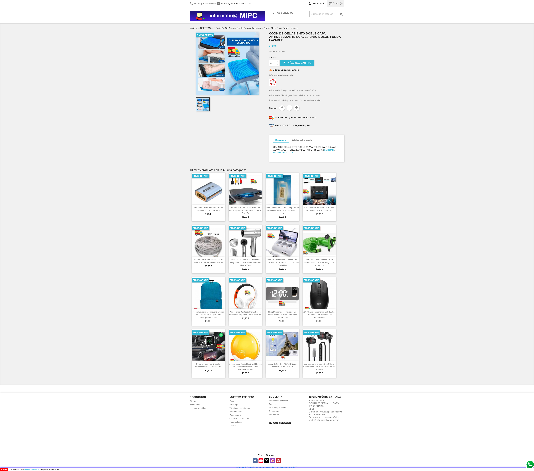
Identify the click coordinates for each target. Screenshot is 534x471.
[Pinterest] (278, 460)
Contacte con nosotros (239, 418)
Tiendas (232, 425)
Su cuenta (275, 397)
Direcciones (274, 411)
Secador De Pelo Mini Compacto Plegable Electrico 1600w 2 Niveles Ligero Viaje (245, 262)
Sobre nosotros (236, 411)
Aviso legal (234, 404)
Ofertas (193, 401)
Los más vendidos (198, 408)
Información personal (278, 401)
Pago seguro (235, 415)
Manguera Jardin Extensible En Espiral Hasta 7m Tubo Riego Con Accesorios (319, 262)
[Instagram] (272, 460)
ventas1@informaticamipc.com (236, 3)
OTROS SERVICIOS (283, 13)
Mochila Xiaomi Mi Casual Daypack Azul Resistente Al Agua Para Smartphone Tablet (208, 314)
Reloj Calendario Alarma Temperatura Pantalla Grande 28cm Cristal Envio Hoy (282, 210)
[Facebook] (255, 460)
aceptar (4, 469)
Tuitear (289, 108)
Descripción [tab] (281, 140)
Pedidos (272, 404)
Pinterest (296, 108)
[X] (266, 460)
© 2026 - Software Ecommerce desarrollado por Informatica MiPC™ (267, 467)
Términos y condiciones (239, 408)
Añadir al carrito (297, 62)
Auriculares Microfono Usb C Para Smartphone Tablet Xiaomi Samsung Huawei (319, 367)
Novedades (195, 404)
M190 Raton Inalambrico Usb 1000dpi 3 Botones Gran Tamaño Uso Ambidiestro (319, 314)
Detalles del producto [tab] (302, 140)
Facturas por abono (277, 407)
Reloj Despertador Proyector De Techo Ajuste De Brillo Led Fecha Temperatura (282, 314)
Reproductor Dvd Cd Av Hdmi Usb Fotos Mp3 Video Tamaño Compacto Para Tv (245, 210)
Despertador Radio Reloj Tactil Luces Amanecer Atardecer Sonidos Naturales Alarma (245, 367)
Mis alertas (274, 414)
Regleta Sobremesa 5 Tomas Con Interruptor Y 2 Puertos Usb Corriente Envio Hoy (282, 262)
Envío (231, 401)
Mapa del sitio (235, 422)
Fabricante (329, 150)
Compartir (282, 108)
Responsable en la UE (283, 152)
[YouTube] (261, 460)
